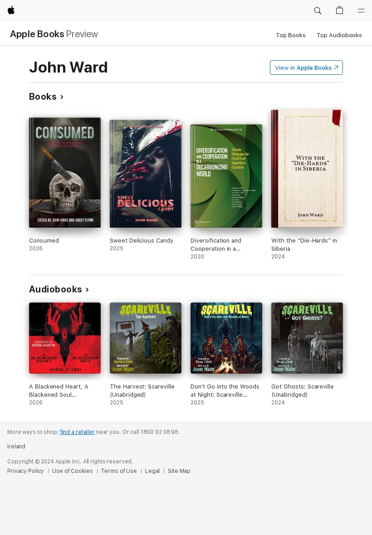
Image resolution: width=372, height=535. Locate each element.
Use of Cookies (72, 471)
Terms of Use (119, 471)
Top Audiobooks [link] (339, 35)
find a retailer (77, 432)
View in (303, 67)
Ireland (16, 446)
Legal (152, 471)
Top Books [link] (291, 35)
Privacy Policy (25, 471)
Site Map (179, 471)
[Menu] (361, 11)
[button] (317, 11)
